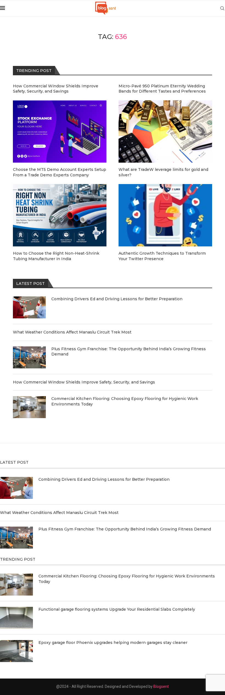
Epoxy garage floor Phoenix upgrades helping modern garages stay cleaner (112, 642)
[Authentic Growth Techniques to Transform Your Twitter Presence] (165, 215)
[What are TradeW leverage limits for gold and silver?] (165, 131)
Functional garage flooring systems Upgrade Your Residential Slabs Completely (116, 609)
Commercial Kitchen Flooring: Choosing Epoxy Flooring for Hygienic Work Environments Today (124, 401)
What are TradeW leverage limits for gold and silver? (163, 172)
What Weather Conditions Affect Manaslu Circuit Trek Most (72, 332)
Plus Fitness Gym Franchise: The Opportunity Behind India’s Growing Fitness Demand (128, 351)
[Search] (222, 8)
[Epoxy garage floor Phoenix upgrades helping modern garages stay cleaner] (16, 651)
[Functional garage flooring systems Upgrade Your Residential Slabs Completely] (16, 618)
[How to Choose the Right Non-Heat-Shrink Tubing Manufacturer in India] (59, 215)
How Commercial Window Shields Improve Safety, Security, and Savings (84, 382)
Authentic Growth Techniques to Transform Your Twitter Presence (162, 256)
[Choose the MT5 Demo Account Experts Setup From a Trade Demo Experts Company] (59, 131)
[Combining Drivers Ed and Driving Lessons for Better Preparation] (29, 307)
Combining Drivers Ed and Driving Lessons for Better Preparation (116, 298)
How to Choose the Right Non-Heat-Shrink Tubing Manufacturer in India (56, 256)
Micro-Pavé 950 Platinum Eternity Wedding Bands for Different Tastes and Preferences (162, 89)
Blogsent (161, 686)
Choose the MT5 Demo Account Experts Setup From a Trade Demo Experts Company (59, 172)
